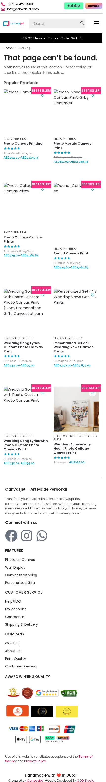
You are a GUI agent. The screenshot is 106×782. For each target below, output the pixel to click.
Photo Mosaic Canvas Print (72, 146)
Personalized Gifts (18, 338)
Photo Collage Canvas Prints (23, 239)
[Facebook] (11, 535)
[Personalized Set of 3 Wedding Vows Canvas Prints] (76, 311)
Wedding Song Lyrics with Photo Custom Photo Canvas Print (26, 445)
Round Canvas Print (71, 254)
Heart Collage (64, 436)
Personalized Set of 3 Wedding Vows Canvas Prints (73, 347)
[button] (96, 23)
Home (8, 48)
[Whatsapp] (42, 535)
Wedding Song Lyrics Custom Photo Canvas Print (23, 347)
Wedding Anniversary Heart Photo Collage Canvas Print (72, 448)
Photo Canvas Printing (23, 144)
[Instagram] (26, 535)
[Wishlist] (42, 95)
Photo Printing (15, 139)
